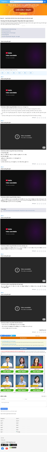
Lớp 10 (17, 420)
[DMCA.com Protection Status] (12, 448)
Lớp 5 (2, 427)
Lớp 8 (17, 423)
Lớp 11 (2, 420)
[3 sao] (43, 335)
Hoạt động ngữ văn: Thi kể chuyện (8, 32)
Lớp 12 (17, 418)
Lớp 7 (2, 425)
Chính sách (3, 440)
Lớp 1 (2, 431)
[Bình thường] (41, 117)
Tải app (18, 431)
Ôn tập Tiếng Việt (5, 34)
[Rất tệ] (37, 117)
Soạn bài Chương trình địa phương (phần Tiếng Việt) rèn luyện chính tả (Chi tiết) (19, 210)
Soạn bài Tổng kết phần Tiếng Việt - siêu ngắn (11, 36)
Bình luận (8, 335)
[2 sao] (42, 335)
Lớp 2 (17, 429)
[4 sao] (45, 335)
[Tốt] (43, 117)
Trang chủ (2, 418)
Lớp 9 (2, 423)
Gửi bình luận (4, 408)
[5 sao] (46, 335)
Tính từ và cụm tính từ (6, 31)
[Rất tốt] (45, 117)
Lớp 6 (17, 425)
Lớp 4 (17, 427)
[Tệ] (39, 117)
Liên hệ (2, 437)
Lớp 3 (2, 429)
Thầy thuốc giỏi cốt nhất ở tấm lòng (9, 29)
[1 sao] (40, 335)
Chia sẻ (3, 335)
